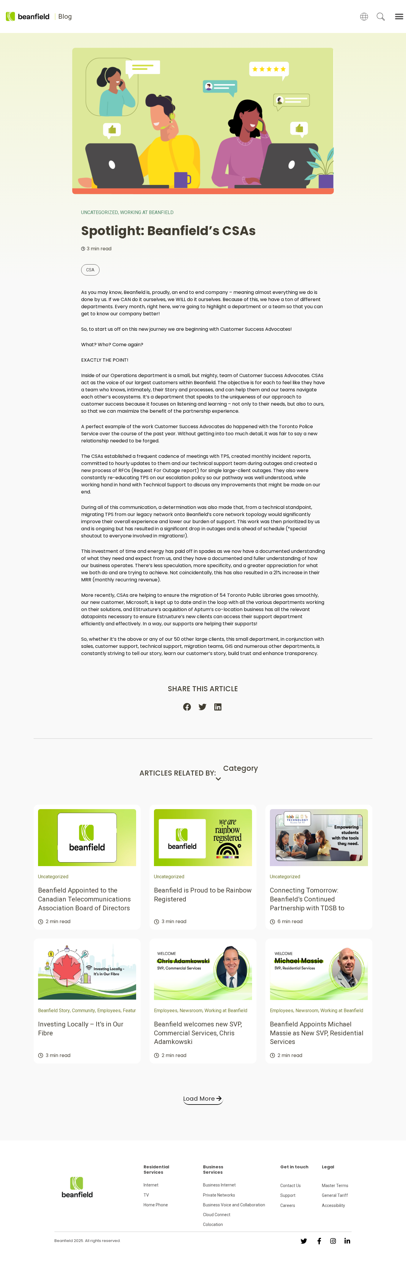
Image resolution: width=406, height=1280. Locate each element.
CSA (90, 270)
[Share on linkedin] (218, 707)
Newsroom (191, 1010)
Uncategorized (99, 212)
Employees (109, 1010)
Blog (65, 16)
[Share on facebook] (187, 707)
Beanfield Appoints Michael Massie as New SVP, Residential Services (316, 1032)
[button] (399, 16)
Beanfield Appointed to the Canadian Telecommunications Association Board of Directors (84, 899)
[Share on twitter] (203, 707)
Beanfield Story (54, 1010)
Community (83, 1010)
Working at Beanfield (147, 212)
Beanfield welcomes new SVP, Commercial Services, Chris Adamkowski (198, 1032)
